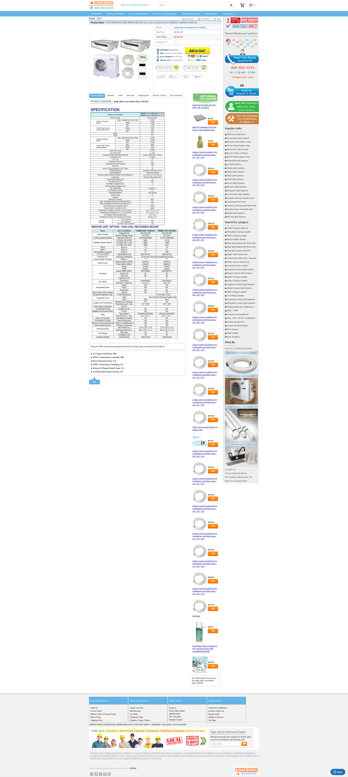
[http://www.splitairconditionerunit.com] (241, 409)
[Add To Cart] (197, 61)
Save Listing (189, 19)
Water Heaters (211, 14)
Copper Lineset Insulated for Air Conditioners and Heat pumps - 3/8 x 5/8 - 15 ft (204, 347)
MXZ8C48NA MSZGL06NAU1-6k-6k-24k (244, 756)
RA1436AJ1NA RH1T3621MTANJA (142, 756)
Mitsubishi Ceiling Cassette (239, 232)
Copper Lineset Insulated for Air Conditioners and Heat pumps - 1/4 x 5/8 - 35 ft (204, 210)
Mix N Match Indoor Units (238, 157)
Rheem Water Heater (236, 239)
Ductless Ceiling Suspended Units (241, 206)
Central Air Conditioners (218, 708)
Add (213, 122)
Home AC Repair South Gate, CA (108, 368)
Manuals (110, 95)
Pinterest (104, 774)
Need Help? (97, 14)
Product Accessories (236, 322)
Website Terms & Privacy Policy (103, 714)
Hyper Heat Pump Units (237, 254)
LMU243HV (226, 753)
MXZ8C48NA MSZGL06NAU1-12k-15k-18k (108, 759)
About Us (94, 708)
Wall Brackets (135, 711)
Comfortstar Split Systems (238, 194)
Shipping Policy (97, 720)
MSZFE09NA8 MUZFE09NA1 (149, 753)
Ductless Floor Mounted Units (240, 209)
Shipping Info (143, 95)
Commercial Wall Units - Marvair (241, 258)
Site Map (212, 720)
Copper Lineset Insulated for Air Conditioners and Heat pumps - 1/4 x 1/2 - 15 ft (204, 155)
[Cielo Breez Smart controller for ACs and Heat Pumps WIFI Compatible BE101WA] (200, 665)
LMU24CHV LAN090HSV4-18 (124, 753)
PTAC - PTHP (232, 311)
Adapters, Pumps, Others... (141, 720)
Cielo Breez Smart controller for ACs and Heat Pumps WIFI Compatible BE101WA (204, 648)
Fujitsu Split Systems (236, 172)
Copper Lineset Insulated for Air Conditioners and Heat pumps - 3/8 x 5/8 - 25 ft (204, 453)
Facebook (91, 774)
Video (120, 95)
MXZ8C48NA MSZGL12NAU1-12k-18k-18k (143, 759)
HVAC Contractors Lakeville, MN (108, 357)
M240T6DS (94, 753)
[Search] (231, 5)
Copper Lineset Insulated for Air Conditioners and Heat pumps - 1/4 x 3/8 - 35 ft (204, 182)
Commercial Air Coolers (237, 266)
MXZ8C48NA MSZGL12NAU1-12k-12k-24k (186, 756)
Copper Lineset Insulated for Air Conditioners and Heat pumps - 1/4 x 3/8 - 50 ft (204, 536)
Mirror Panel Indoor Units (238, 146)
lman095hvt (95, 756)
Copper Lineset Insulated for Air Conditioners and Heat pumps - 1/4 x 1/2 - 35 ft (204, 265)
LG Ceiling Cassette (235, 296)
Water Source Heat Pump (238, 262)
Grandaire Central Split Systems (241, 299)
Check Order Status (177, 711)
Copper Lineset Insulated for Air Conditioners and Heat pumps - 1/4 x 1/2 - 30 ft (204, 402)
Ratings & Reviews (216, 717)
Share (219, 19)
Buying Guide (214, 714)
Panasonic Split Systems (237, 191)
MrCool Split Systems (236, 217)
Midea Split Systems (236, 213)
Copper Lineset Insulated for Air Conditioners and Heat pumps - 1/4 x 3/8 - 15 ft (204, 591)
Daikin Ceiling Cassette (237, 277)
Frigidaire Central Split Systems (241, 285)
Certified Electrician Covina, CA (108, 372)
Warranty (130, 95)
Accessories (228, 14)
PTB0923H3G (106, 756)
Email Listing (205, 19)
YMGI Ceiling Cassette (237, 236)
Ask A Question (176, 95)
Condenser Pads (136, 717)
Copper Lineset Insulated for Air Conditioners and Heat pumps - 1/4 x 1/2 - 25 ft (204, 481)
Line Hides (134, 714)
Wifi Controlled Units (236, 134)
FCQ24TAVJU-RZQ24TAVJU (215, 756)
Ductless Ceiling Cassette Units (240, 198)
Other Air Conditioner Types (165, 14)
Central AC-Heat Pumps (237, 326)
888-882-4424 (174, 714)
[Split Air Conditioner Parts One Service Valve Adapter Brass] (200, 142)
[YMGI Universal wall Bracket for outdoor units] (200, 441)
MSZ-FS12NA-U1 (120, 756)
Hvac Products (233, 337)
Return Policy (96, 717)
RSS (109, 774)
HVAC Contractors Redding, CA (108, 364)
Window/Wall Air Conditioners (240, 307)
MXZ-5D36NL (106, 753)
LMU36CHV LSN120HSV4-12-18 (175, 753)
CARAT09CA (163, 756)
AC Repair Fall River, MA (104, 354)
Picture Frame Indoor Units (239, 142)
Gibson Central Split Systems (239, 288)
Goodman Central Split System (240, 270)
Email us (172, 708)
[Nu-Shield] (200, 632)
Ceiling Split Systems (191, 14)
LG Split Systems (234, 164)
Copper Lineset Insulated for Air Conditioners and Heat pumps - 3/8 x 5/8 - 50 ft (204, 292)
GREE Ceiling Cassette (236, 292)
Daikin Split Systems (236, 168)
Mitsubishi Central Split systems (241, 303)
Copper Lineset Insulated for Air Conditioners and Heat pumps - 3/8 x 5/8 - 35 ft (204, 237)
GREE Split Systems (235, 176)
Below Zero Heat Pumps (237, 149)
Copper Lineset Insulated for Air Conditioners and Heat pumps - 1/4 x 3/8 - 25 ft (204, 508)
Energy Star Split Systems (238, 138)
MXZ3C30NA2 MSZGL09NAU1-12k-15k (205, 753)
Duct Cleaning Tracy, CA (104, 361)
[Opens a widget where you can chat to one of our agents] (337, 772)
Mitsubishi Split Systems (237, 161)
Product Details (97, 95)
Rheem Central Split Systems (239, 273)
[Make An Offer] (195, 72)
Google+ (100, 774)
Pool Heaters (232, 329)
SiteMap (133, 768)
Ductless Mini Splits (115, 14)
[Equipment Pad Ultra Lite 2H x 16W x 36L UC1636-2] (200, 118)
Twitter (96, 774)
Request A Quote (176, 720)
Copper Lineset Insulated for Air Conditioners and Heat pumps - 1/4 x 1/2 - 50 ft (204, 375)
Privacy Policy (96, 711)
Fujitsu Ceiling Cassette (237, 281)
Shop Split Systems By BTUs (239, 251)
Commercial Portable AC (238, 314)
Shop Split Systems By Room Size (241, 243)
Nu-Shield (196, 616)
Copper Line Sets (136, 708)
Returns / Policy (159, 95)
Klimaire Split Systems (236, 187)
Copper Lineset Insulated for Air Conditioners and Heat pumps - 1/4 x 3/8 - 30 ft (204, 563)
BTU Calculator (175, 717)
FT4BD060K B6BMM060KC (243, 753)
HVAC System (233, 333)
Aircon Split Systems (236, 183)
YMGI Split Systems (235, 179)
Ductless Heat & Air (216, 711)
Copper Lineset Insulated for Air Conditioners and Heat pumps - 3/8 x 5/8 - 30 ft (204, 320)
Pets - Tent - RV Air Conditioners (241, 318)
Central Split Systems (138, 14)
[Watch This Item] (167, 72)
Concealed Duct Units (236, 202)
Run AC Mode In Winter (237, 153)
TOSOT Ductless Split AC (237, 228)
